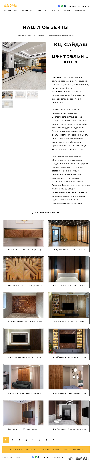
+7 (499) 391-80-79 (79, 6)
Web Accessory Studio (79, 459)
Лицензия (27, 10)
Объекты (42, 10)
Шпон (67, 10)
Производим (10, 10)
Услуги (55, 10)
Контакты (80, 10)
